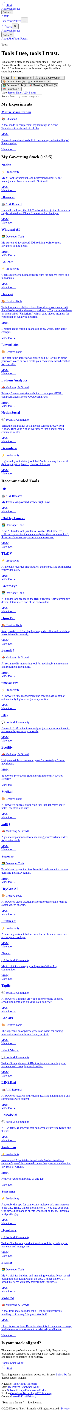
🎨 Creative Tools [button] (11, 301)
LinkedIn (16, 1396)
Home (15, 1383)
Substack (12, 1390)
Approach (7, 8)
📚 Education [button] (9, 118)
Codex (6, 12)
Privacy (32, 1396)
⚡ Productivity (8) (22, 78)
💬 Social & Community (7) (49, 78)
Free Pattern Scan (16, 1386)
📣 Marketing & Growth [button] (15, 387)
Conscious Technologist (23, 1393)
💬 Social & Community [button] (15, 419)
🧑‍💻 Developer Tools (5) (14, 85)
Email (24, 1396)
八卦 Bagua (29, 92)
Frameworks (32, 1390)
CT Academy (44, 1393)
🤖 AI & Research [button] (11, 204)
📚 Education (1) (11, 89)
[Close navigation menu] (15, 26)
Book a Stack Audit (12, 1362)
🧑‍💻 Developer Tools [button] (12, 236)
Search (5, 96)
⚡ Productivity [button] (10, 171)
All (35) (6, 78)
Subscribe (61, 1374)
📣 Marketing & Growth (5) (43, 85)
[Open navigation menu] (24, 20)
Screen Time (14, 92)
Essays (16, 8)
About (5, 15)
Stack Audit (32, 1386)
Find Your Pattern (11, 20)
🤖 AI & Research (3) (38, 81)
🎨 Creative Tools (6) (14, 81)
